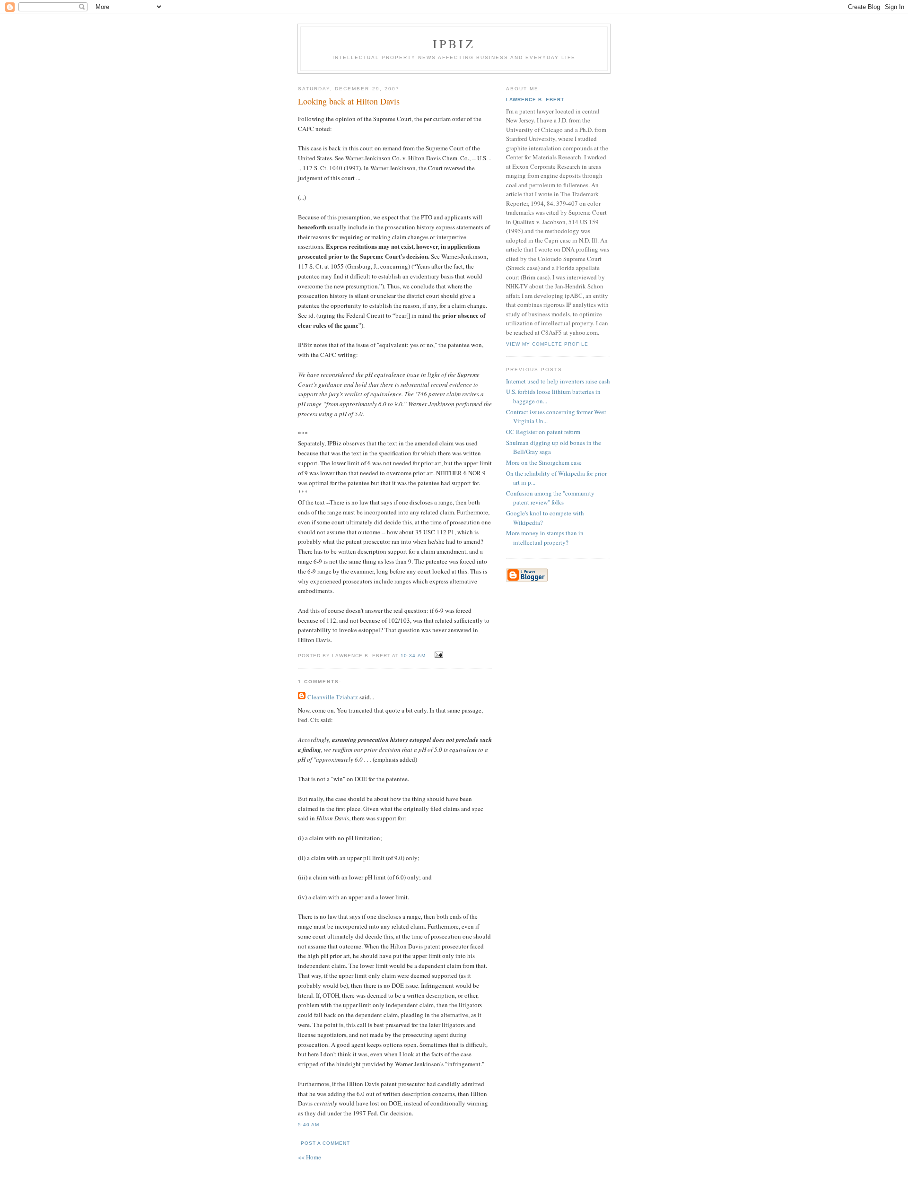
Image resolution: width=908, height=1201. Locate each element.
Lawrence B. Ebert (535, 99)
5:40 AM (308, 1124)
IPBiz (454, 43)
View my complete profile (547, 344)
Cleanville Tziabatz (332, 697)
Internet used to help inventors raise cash (558, 381)
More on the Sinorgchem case (544, 462)
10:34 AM (413, 655)
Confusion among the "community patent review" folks (550, 498)
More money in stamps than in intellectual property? (545, 538)
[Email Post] (437, 655)
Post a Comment (325, 1143)
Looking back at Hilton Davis (349, 101)
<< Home (309, 1157)
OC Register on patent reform (543, 431)
